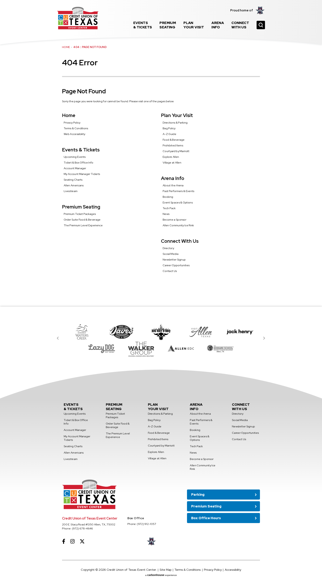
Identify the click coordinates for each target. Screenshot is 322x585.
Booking (168, 197)
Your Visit (193, 25)
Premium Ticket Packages (80, 214)
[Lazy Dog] (101, 348)
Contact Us (170, 271)
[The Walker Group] (141, 348)
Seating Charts (73, 179)
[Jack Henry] (240, 331)
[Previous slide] (58, 338)
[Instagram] (72, 541)
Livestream (70, 191)
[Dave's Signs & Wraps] (121, 331)
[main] (161, 153)
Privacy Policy (72, 122)
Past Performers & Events (178, 191)
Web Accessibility (74, 134)
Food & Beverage (174, 140)
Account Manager (75, 168)
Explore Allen (171, 157)
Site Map (166, 570)
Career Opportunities (176, 265)
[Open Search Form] (261, 25)
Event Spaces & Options (178, 202)
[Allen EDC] (181, 348)
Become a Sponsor (174, 219)
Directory (168, 248)
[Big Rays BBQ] (161, 331)
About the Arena (173, 185)
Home (66, 47)
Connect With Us (180, 241)
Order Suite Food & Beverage (82, 219)
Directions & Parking (175, 122)
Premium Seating (81, 207)
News (166, 214)
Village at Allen (172, 162)
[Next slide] (264, 338)
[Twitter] (82, 541)
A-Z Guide (169, 134)
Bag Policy (169, 128)
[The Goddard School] (220, 348)
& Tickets (142, 25)
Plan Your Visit (177, 115)
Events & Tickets (81, 150)
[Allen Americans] (260, 10)
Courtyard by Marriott (176, 151)
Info (217, 25)
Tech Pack (169, 208)
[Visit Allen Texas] (200, 331)
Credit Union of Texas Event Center (78, 18)
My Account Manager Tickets (82, 174)
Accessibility (233, 570)
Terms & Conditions (76, 128)
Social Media (170, 254)
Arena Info (172, 178)
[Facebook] (63, 541)
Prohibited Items (173, 145)
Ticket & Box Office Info (78, 162)
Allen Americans (74, 185)
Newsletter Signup (174, 259)
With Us (240, 25)
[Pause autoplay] (255, 316)
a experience (161, 575)
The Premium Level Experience (83, 225)
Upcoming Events (75, 157)
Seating (167, 25)
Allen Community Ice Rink (178, 225)
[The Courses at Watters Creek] (82, 331)
